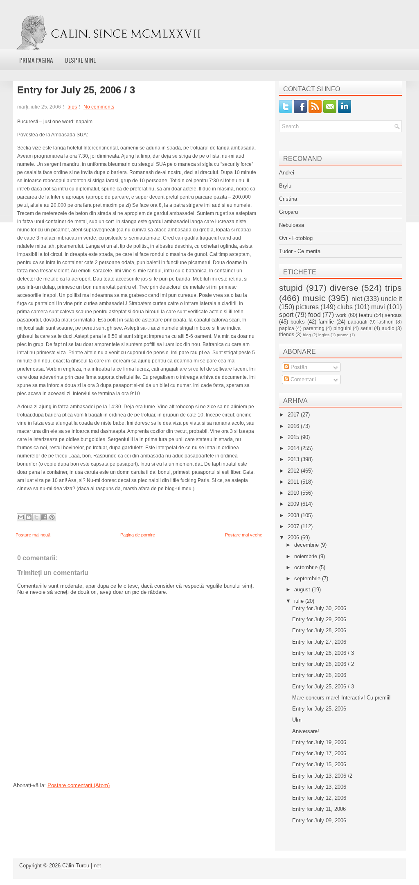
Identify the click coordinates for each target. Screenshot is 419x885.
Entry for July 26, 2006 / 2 (323, 664)
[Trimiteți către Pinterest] (52, 517)
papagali (357, 321)
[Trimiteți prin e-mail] (21, 517)
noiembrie (306, 556)
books (298, 322)
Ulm (297, 720)
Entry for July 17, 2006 (319, 753)
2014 (294, 448)
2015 (294, 437)
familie (326, 322)
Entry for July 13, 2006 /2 (322, 776)
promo (343, 335)
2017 (294, 415)
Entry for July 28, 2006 (319, 630)
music (314, 298)
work (341, 315)
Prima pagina (36, 59)
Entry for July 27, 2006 (319, 642)
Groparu (288, 212)
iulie (299, 601)
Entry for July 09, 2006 (319, 820)
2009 (294, 504)
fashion (385, 321)
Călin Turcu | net (81, 865)
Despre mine (80, 59)
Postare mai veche (243, 534)
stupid (291, 287)
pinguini (342, 328)
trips (72, 107)
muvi (378, 306)
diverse (344, 287)
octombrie (306, 567)
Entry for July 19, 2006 (319, 742)
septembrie (308, 578)
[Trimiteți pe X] (36, 517)
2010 (294, 493)
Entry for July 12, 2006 (319, 798)
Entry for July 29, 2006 (319, 619)
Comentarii (302, 379)
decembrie (307, 545)
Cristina (288, 199)
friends (286, 334)
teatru (365, 315)
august (303, 589)
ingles (323, 335)
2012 (294, 471)
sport (286, 314)
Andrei (286, 173)
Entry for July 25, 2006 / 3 (76, 90)
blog (307, 335)
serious (393, 315)
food (314, 314)
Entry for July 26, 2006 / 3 (323, 653)
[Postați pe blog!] (29, 517)
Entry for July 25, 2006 (319, 709)
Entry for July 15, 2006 (319, 764)
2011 (294, 482)
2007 (294, 526)
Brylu (285, 186)
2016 (294, 426)
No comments (98, 107)
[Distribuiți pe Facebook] (44, 517)
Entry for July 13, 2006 (319, 787)
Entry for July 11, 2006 (319, 809)
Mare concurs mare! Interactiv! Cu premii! (341, 698)
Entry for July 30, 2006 (319, 608)
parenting (313, 328)
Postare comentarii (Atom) (78, 785)
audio (388, 328)
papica (286, 328)
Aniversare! (305, 731)
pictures (307, 306)
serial (366, 328)
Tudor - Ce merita (299, 251)
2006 (294, 537)
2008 (294, 515)
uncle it (391, 298)
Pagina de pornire (137, 534)
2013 (294, 459)
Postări (298, 367)
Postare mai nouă (33, 534)
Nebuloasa (291, 225)
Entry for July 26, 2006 (319, 675)
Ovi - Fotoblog (296, 238)
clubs (345, 306)
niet (356, 298)
